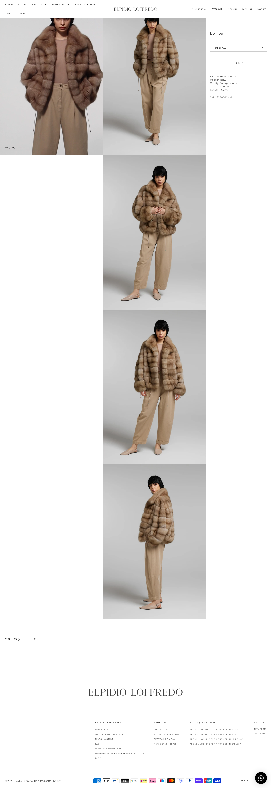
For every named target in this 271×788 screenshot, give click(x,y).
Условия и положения (108, 749)
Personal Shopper (165, 744)
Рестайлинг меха (164, 739)
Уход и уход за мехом (167, 734)
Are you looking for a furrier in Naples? (215, 744)
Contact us (102, 730)
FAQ (97, 744)
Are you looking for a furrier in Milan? (215, 730)
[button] (199, 9)
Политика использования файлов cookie (119, 753)
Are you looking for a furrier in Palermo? (216, 739)
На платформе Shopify (47, 780)
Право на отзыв (104, 739)
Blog (98, 758)
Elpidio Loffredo (23, 780)
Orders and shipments (109, 734)
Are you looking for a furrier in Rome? (214, 734)
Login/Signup (162, 730)
